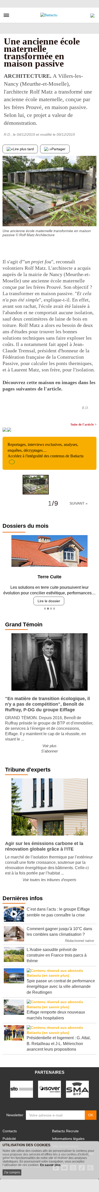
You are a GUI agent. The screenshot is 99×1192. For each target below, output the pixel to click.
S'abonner (49, 751)
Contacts (10, 1131)
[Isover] (49, 1089)
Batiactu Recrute (65, 1131)
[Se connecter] (92, 14)
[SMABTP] (77, 1089)
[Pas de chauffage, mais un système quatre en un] (93, 216)
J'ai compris (12, 1172)
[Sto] (21, 1089)
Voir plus (49, 746)
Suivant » (79, 503)
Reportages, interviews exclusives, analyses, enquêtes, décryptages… (46, 450)
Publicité (9, 1139)
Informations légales (68, 1139)
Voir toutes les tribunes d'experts (49, 880)
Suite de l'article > (83, 424)
